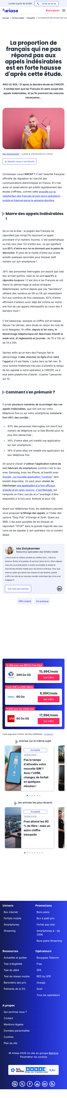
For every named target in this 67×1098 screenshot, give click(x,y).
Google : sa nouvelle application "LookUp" (27, 476)
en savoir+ (49, 734)
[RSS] (52, 1084)
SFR (39, 970)
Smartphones (11, 924)
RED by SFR (44, 976)
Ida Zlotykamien (10, 154)
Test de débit (11, 970)
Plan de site (10, 1043)
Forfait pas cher (46, 924)
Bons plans (43, 912)
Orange (41, 982)
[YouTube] (37, 1084)
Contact (8, 1018)
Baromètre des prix (15, 982)
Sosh (39, 988)
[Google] (15, 1084)
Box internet (11, 912)
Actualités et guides (15, 957)
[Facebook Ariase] (30, 1084)
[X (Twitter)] (22, 1084)
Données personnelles (17, 1030)
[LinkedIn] (59, 588)
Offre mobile (24, 601)
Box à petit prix (46, 918)
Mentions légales (13, 1024)
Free (39, 963)
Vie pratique (42, 601)
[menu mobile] (63, 10)
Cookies (8, 1036)
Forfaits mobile (12, 918)
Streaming (10, 930)
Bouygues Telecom (48, 957)
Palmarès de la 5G (14, 988)
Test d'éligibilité (13, 963)
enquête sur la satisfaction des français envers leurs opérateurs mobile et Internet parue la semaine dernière (31, 196)
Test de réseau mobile (17, 976)
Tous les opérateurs (48, 995)
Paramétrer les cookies (33, 1056)
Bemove (53, 1053)
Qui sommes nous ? (15, 1011)
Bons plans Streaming (49, 940)
